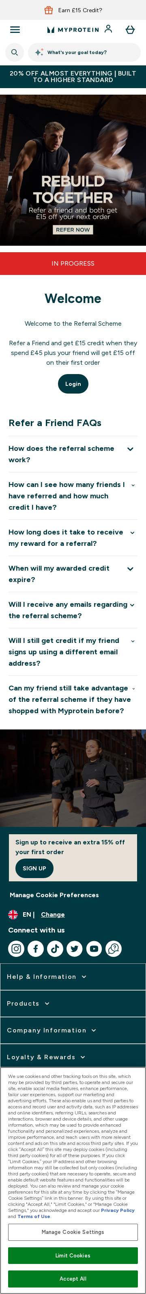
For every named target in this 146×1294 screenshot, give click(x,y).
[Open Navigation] (15, 29)
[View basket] (130, 29)
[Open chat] (113, 949)
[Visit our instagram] (16, 949)
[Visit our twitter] (75, 949)
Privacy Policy (118, 1210)
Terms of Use (33, 1216)
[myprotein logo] (73, 29)
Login (73, 384)
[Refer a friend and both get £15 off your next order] (73, 170)
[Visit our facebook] (36, 949)
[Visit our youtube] (94, 949)
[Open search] (14, 52)
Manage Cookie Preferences (54, 895)
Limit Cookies (73, 1256)
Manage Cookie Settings (73, 1232)
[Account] (109, 29)
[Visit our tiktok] (55, 949)
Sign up (34, 868)
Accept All (73, 1279)
